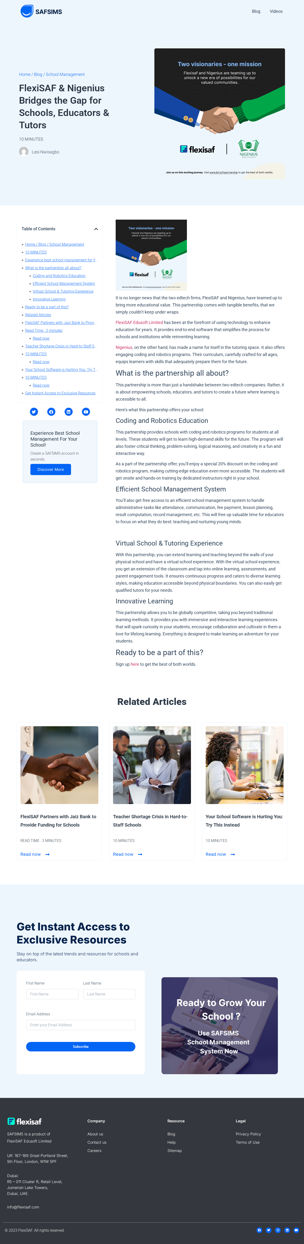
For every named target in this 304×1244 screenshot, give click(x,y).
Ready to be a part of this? (47, 307)
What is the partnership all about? (53, 268)
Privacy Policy (248, 1134)
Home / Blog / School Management (54, 244)
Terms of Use (248, 1142)
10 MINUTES (36, 252)
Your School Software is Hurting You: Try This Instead (61, 369)
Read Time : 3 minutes (43, 330)
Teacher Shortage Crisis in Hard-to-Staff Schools (61, 346)
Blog (256, 11)
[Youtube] (86, 412)
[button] (96, 229)
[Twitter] (34, 412)
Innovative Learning (49, 299)
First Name (35, 983)
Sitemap (174, 1150)
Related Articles (38, 315)
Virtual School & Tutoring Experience (63, 291)
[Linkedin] (69, 412)
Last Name (92, 983)
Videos (276, 11)
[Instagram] (278, 1230)
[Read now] (47, 854)
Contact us (96, 1142)
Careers (94, 1150)
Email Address (38, 1014)
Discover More (51, 469)
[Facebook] (51, 412)
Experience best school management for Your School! (61, 260)
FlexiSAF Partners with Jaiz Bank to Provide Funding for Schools (61, 322)
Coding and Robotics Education (59, 275)
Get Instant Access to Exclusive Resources (60, 393)
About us (95, 1134)
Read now (41, 338)
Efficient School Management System (64, 283)
